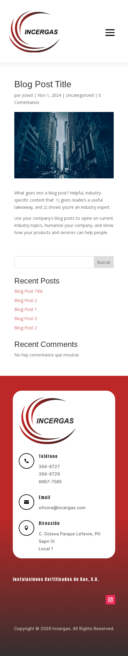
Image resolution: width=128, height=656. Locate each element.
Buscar (103, 262)
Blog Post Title (28, 291)
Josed (27, 95)
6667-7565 (50, 481)
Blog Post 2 (25, 300)
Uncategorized (80, 95)
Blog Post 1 (25, 309)
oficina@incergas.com (62, 507)
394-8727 (49, 466)
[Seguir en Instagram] (110, 599)
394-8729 (49, 473)
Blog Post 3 (25, 318)
